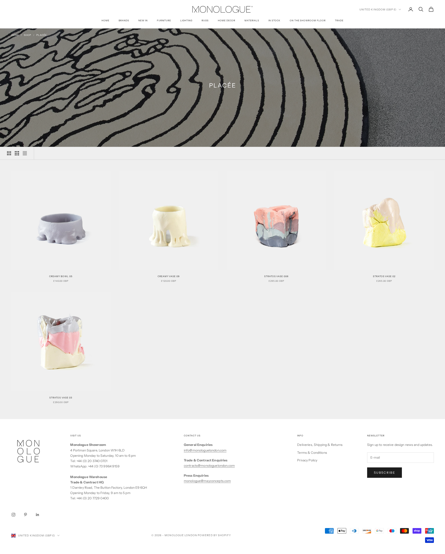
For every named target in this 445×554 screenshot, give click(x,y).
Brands (124, 20)
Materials (252, 20)
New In (143, 20)
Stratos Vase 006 (276, 276)
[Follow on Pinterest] (25, 514)
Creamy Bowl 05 (60, 276)
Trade (339, 20)
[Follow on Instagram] (13, 514)
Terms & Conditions (312, 453)
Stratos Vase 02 (384, 276)
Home (105, 20)
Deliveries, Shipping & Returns (320, 445)
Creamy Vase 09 (169, 276)
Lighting (186, 20)
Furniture (164, 20)
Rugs (205, 20)
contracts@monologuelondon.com (209, 465)
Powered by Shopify (214, 535)
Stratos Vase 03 (60, 397)
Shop (27, 35)
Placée (41, 35)
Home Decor (226, 20)
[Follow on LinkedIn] (37, 514)
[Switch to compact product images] (25, 153)
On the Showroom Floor (308, 20)
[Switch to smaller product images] (17, 153)
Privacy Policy (307, 460)
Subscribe (384, 472)
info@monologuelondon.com (205, 450)
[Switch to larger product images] (9, 153)
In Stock (274, 20)
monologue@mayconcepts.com (207, 481)
